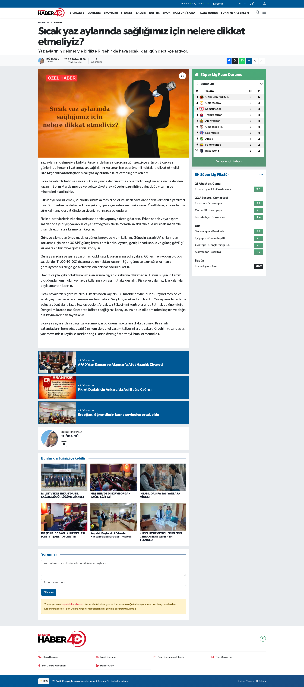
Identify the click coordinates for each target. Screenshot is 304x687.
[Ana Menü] (264, 13)
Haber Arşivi (107, 665)
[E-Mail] (64, 444)
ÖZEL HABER (209, 12)
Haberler (43, 22)
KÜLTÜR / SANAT (185, 12)
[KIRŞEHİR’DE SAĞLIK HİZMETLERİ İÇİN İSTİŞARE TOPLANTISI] (64, 517)
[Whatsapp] (263, 639)
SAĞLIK (141, 12)
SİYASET (127, 12)
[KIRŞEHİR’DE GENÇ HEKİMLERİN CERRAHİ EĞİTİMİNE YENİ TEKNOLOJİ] (163, 517)
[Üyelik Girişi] (263, 4)
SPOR (166, 12)
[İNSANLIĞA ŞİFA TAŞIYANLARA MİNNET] (163, 477)
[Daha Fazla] (249, 61)
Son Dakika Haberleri (54, 665)
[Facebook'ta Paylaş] (229, 61)
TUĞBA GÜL (70, 436)
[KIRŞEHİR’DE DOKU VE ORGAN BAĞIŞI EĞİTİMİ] (113, 477)
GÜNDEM (94, 12)
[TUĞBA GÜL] (49, 438)
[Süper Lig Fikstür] (261, 174)
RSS (45, 681)
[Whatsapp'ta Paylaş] (242, 61)
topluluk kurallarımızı (73, 604)
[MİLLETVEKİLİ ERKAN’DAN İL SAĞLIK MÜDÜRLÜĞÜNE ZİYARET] (64, 477)
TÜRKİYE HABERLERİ (235, 12)
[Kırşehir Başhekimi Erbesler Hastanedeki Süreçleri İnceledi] (113, 517)
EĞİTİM (154, 12)
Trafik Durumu (108, 657)
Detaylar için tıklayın (229, 161)
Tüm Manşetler (224, 657)
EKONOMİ (111, 12)
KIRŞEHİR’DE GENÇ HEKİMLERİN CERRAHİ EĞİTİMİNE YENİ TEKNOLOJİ (161, 536)
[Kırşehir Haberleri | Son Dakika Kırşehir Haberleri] (51, 12)
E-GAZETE (77, 12)
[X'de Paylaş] (235, 61)
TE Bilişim (261, 681)
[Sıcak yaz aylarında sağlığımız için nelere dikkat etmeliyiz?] (113, 113)
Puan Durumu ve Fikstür (171, 657)
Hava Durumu (50, 657)
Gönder (49, 592)
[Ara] (257, 13)
